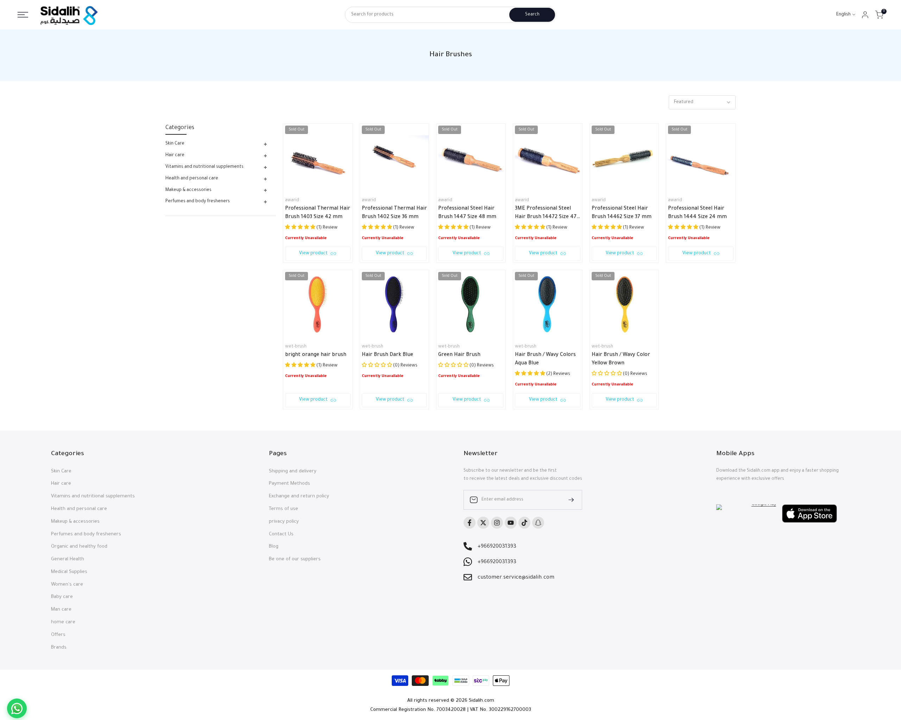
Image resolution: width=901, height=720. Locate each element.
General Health (67, 559)
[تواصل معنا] (17, 708)
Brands (59, 647)
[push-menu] (23, 15)
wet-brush (296, 346)
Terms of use (283, 509)
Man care (61, 609)
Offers (58, 635)
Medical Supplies (69, 572)
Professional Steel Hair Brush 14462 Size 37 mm (621, 213)
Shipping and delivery (292, 471)
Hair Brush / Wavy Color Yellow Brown (621, 359)
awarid (292, 200)
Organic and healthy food (79, 546)
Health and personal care (79, 509)
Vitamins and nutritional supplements (93, 496)
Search (532, 14)
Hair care (61, 483)
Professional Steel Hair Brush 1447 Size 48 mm (467, 213)
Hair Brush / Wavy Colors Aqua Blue (545, 359)
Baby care (62, 597)
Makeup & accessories (75, 521)
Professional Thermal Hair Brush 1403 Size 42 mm (317, 213)
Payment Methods (289, 483)
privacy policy (284, 521)
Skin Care (61, 471)
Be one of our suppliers (295, 559)
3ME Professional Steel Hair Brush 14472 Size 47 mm (545, 214)
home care (63, 622)
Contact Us (281, 534)
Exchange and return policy (299, 496)
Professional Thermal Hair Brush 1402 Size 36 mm (394, 213)
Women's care (67, 584)
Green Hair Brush (459, 355)
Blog (273, 546)
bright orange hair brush (315, 355)
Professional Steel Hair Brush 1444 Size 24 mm (697, 213)
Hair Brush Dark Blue (387, 355)
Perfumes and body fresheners (86, 534)
